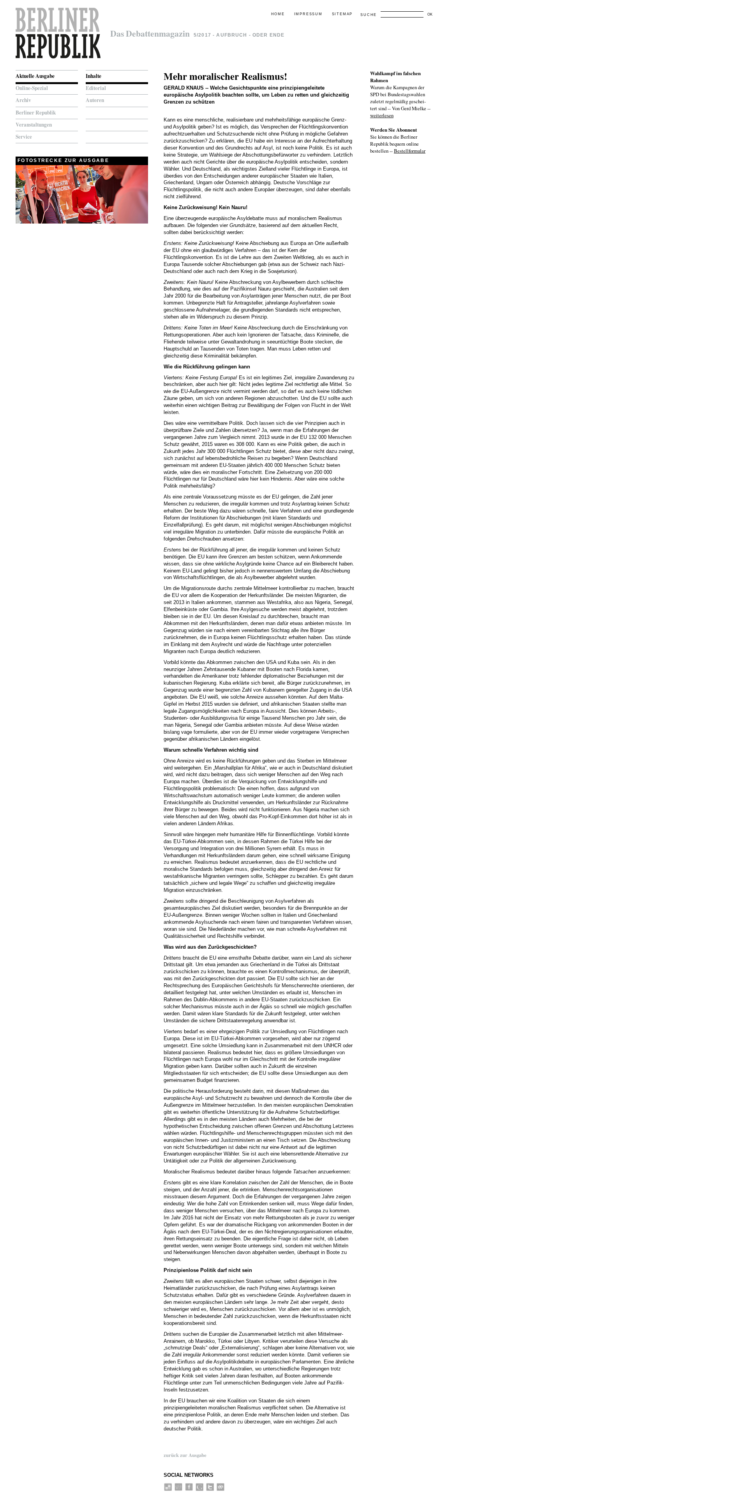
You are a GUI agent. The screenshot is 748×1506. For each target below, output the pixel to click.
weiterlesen (381, 115)
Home (278, 14)
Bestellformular (409, 150)
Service (24, 137)
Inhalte (93, 76)
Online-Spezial (32, 88)
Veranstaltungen (34, 125)
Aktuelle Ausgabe (35, 76)
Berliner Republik (36, 112)
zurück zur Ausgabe (185, 1454)
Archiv (23, 100)
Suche (368, 15)
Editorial (96, 88)
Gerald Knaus (184, 88)
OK (429, 14)
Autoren (95, 100)
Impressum (308, 14)
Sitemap (342, 14)
